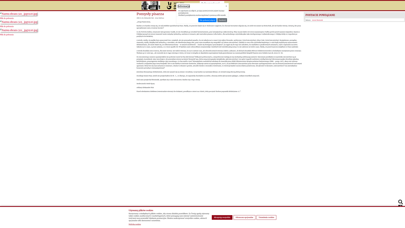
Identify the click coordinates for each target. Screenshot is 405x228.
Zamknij (222, 20)
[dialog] (202, 114)
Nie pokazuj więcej (207, 20)
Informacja (184, 6)
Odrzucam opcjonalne (244, 217)
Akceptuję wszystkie (222, 217)
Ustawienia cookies (266, 217)
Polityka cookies (135, 224)
